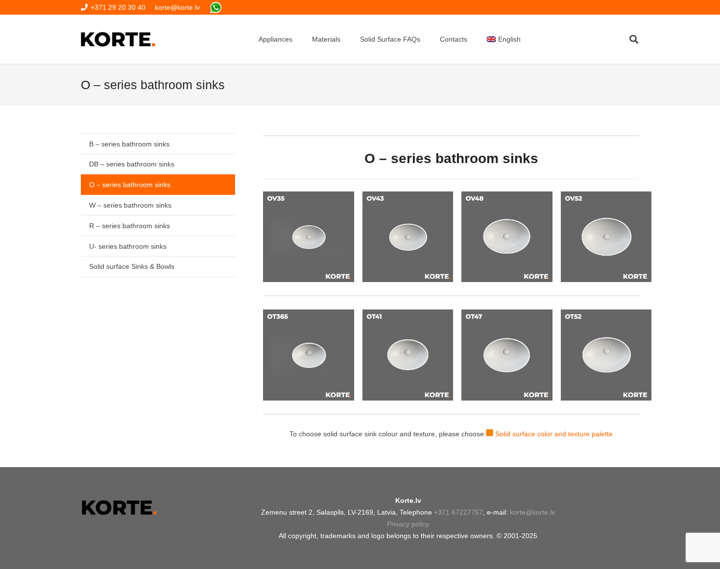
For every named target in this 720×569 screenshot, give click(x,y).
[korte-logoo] (119, 508)
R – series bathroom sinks (129, 226)
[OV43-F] (407, 236)
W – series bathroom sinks (130, 205)
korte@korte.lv (532, 512)
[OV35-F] (308, 236)
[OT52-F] (606, 354)
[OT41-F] (407, 354)
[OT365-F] (308, 354)
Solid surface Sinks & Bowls (131, 266)
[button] (634, 39)
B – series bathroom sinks (129, 144)
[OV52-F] (606, 236)
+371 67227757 (458, 512)
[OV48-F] (506, 236)
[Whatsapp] (216, 7)
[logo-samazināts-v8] (118, 39)
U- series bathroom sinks (128, 246)
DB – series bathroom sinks (131, 164)
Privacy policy (408, 524)
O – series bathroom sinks (129, 185)
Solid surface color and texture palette (554, 434)
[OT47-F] (506, 354)
